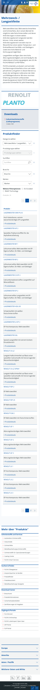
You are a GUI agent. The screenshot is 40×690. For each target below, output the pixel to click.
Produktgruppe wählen (11, 148)
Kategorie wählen (9, 139)
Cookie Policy (32, 685)
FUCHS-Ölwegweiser (10, 569)
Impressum (23, 685)
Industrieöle (8, 542)
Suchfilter (6, 158)
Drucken (23, 687)
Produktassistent (9, 580)
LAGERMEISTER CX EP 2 (12, 275)
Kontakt (17, 687)
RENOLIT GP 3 (9, 453)
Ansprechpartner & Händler (13, 573)
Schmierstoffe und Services (11, 534)
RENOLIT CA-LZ (9, 351)
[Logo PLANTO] (14, 103)
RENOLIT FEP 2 (9, 387)
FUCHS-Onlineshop (10, 618)
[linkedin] (23, 678)
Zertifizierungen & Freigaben (13, 604)
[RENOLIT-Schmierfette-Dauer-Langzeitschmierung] (19, 95)
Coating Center (9, 556)
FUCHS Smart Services (11, 560)
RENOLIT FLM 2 (9, 413)
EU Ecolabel (28, 189)
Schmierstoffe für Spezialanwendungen (17, 553)
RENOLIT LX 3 (8, 493)
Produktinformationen (11, 597)
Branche (6, 170)
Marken (5, 179)
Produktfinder (8, 577)
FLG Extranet (8, 614)
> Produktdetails (10, 223)
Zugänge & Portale (8, 610)
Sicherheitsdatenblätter (12, 601)
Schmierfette (8, 545)
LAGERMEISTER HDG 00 (12, 306)
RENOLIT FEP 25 (9, 400)
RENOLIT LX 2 (8, 480)
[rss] (12, 678)
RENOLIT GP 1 (9, 426)
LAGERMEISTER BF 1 (11, 244)
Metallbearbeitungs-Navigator (14, 584)
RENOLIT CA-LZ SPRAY (11, 369)
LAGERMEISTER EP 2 (11, 291)
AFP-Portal (7, 625)
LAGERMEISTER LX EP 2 (12, 322)
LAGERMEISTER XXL (11, 335)
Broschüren (8, 594)
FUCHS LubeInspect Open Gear (14, 621)
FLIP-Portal (7, 628)
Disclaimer (8, 685)
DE (8, 2)
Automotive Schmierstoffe (12, 538)
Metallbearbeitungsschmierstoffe (15, 549)
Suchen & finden (7, 566)
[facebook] (18, 678)
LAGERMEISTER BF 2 (11, 259)
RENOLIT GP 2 (9, 440)
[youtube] (29, 678)
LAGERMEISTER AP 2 (11, 228)
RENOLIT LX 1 (8, 466)
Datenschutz (15, 685)
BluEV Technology (11, 191)
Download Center (8, 590)
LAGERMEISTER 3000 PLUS (13, 213)
